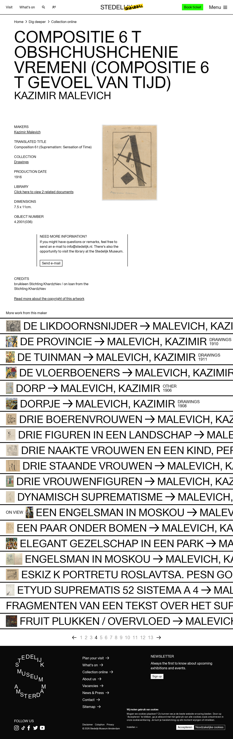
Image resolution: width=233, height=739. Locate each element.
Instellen (131, 727)
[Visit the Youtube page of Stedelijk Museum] (42, 728)
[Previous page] (74, 637)
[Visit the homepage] (30, 697)
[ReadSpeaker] (54, 7)
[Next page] (159, 637)
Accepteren (185, 727)
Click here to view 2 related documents (44, 192)
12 (143, 637)
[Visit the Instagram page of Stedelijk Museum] (16, 728)
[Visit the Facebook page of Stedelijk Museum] (28, 728)
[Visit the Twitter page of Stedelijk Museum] (35, 728)
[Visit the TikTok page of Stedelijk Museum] (23, 728)
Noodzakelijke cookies (209, 727)
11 (135, 637)
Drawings (21, 162)
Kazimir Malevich (27, 132)
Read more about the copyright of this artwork (49, 299)
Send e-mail (51, 263)
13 (150, 637)
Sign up (157, 676)
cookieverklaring (141, 720)
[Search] (43, 7)
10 (127, 637)
